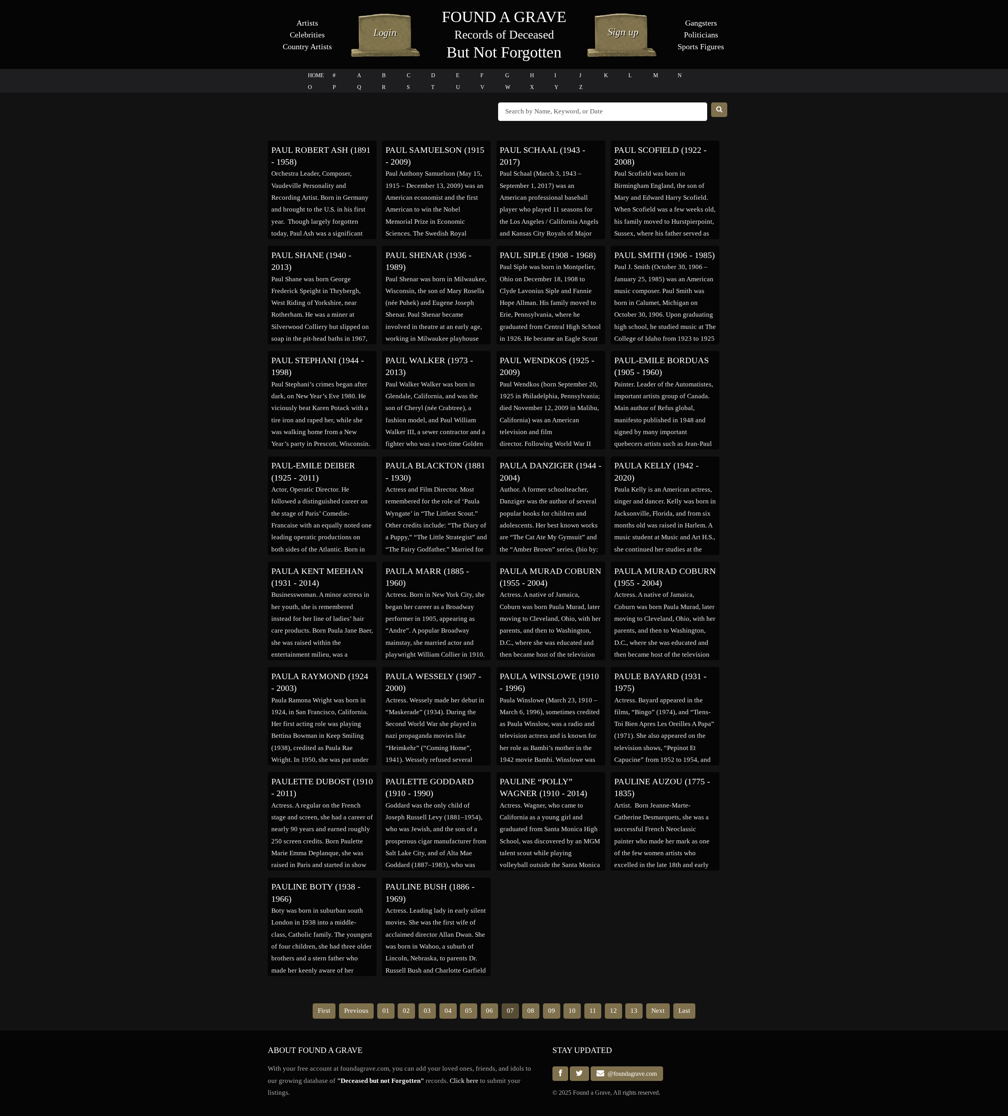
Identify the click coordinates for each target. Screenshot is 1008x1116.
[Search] (719, 109)
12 (613, 1010)
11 (592, 1010)
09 (551, 1010)
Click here (464, 1080)
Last (684, 1010)
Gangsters (701, 23)
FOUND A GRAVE (504, 17)
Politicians (701, 34)
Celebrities (307, 34)
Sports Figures (701, 46)
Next (658, 1010)
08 (530, 1010)
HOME (316, 75)
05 (468, 1010)
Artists (307, 23)
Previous (356, 1010)
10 (572, 1010)
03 (427, 1010)
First (324, 1010)
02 (406, 1010)
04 (448, 1010)
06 (489, 1010)
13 (633, 1010)
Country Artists (307, 46)
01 (385, 1010)
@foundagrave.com (630, 1073)
